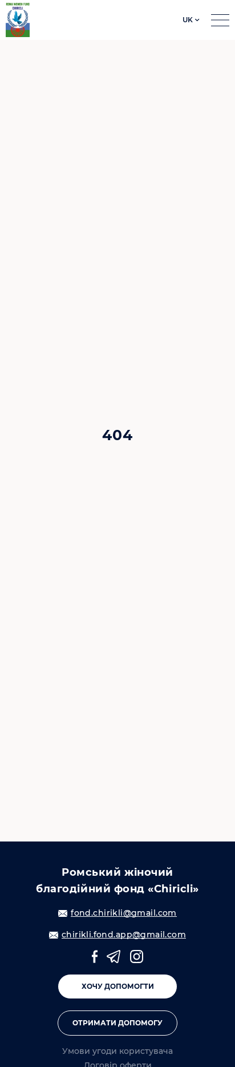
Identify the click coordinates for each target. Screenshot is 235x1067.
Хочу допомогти (118, 986)
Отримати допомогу (117, 1022)
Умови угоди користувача (117, 1051)
